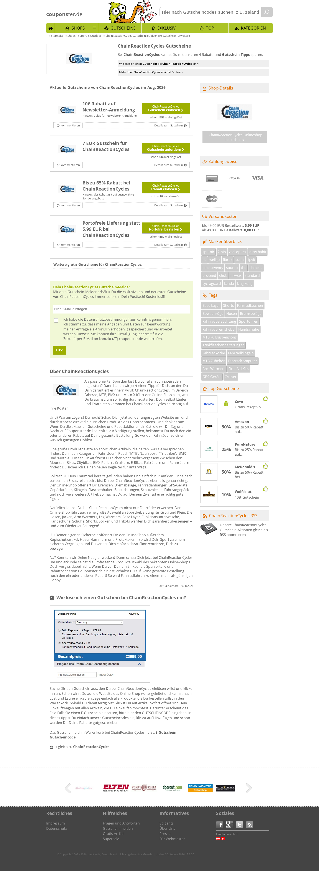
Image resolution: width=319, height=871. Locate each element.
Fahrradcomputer (242, 360)
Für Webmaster (172, 838)
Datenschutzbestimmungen (107, 319)
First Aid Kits (239, 368)
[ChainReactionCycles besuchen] (235, 125)
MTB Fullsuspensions (219, 337)
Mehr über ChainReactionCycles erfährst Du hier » (151, 72)
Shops (78, 28)
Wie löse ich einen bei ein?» (159, 64)
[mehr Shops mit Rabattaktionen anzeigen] (68, 789)
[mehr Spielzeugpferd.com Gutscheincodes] (84, 790)
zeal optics (237, 251)
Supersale (111, 838)
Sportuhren (248, 321)
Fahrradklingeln (241, 353)
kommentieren (70, 125)
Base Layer (211, 305)
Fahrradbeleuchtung (219, 321)
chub (223, 275)
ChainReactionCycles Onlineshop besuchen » (235, 137)
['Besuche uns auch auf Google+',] (231, 824)
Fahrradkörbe (213, 353)
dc (204, 259)
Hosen (231, 313)
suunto (232, 267)
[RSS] (249, 824)
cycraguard (211, 283)
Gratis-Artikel (113, 833)
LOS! (59, 350)
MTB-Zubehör (213, 360)
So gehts (167, 823)
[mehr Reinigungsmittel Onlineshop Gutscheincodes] (200, 791)
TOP (210, 28)
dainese (256, 267)
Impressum (55, 823)
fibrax (227, 259)
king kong (245, 283)
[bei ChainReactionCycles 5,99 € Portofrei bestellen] (67, 229)
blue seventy (212, 267)
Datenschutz (56, 828)
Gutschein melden (118, 828)
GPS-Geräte (212, 376)
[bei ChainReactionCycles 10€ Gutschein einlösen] (67, 110)
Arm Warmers (213, 368)
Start (50, 28)
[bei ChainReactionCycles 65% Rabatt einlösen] (67, 189)
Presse (165, 833)
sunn (239, 259)
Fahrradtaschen (250, 305)
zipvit (251, 259)
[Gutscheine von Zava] (209, 404)
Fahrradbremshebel (218, 329)
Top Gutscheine (224, 388)
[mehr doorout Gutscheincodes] (172, 795)
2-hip (222, 251)
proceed (209, 275)
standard (252, 275)
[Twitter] (241, 824)
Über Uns (167, 828)
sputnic (208, 251)
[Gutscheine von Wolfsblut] (209, 495)
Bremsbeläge (250, 313)
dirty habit (257, 251)
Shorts (228, 305)
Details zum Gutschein (168, 125)
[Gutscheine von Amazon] (209, 427)
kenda (229, 283)
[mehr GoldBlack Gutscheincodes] (225, 790)
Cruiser (231, 376)
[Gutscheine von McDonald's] (209, 472)
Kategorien (253, 28)
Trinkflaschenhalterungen (223, 345)
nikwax (236, 275)
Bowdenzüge (212, 313)
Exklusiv (166, 28)
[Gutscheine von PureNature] (209, 449)
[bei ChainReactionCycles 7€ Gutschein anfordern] (67, 149)
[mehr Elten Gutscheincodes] (116, 791)
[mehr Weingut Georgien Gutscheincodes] (144, 791)
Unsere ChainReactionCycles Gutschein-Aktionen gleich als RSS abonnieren (244, 530)
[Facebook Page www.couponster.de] (221, 824)
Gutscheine (123, 28)
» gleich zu (82, 746)
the (243, 267)
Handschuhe (248, 329)
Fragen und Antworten (121, 823)
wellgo (214, 259)
